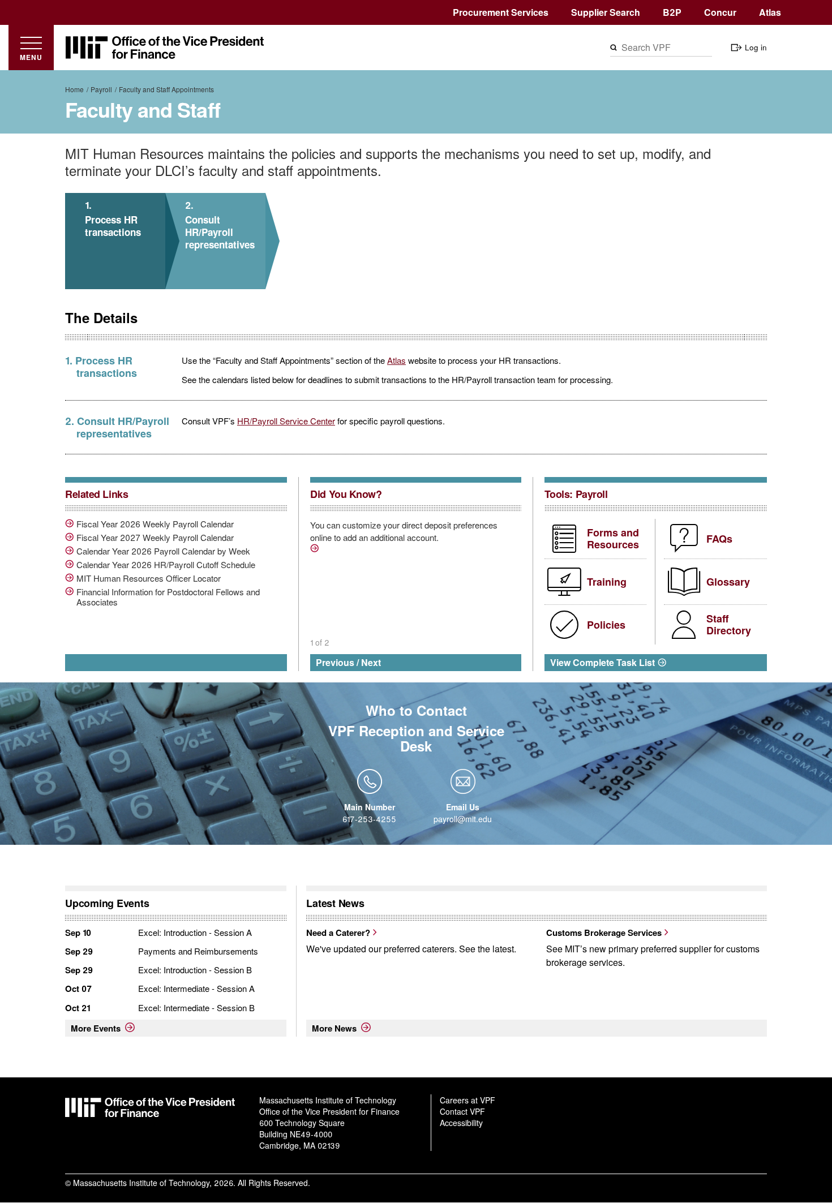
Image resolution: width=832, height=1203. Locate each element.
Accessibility (461, 1122)
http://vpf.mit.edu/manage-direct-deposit (315, 550)
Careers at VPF (467, 1100)
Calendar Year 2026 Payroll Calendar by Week (163, 551)
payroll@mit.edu (463, 818)
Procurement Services (500, 12)
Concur (720, 12)
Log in (756, 47)
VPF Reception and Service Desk (416, 738)
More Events (96, 1028)
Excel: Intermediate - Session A (196, 988)
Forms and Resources (613, 538)
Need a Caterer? (338, 932)
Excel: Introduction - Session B (195, 970)
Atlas (770, 12)
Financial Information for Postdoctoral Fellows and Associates (168, 597)
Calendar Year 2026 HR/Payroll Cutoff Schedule (165, 565)
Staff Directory (728, 624)
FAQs (719, 538)
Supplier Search (605, 12)
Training (607, 581)
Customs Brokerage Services (604, 932)
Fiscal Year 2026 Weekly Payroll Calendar (155, 524)
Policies (606, 624)
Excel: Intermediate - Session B (196, 1007)
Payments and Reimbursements (198, 951)
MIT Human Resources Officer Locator (148, 578)
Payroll (101, 89)
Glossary (728, 581)
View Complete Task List (602, 662)
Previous (335, 662)
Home (74, 89)
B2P (672, 12)
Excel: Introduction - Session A (195, 932)
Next (371, 662)
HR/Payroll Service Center (286, 421)
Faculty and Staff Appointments (166, 89)
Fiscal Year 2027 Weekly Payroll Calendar (155, 537)
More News (334, 1028)
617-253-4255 (369, 818)
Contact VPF (462, 1111)
